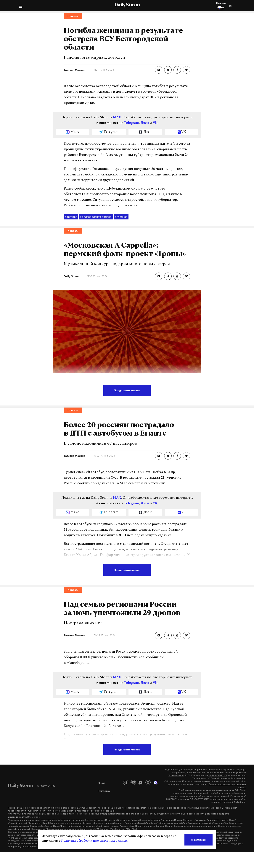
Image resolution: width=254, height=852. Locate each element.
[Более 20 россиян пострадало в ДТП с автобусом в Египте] (158, 456)
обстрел (71, 216)
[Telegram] (125, 782)
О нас (101, 783)
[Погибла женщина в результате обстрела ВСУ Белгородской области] (158, 70)
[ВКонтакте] (140, 782)
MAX (117, 117)
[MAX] (155, 782)
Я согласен (198, 839)
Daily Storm (127, 5)
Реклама (104, 791)
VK (155, 123)
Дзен (145, 123)
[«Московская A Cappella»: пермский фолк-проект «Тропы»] (158, 276)
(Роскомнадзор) (176, 775)
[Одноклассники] (148, 782)
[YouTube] (133, 782)
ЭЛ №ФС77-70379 (217, 775)
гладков (121, 216)
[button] (20, 7)
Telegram (131, 123)
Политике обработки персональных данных (94, 840)
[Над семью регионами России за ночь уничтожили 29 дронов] (158, 635)
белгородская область (96, 216)
